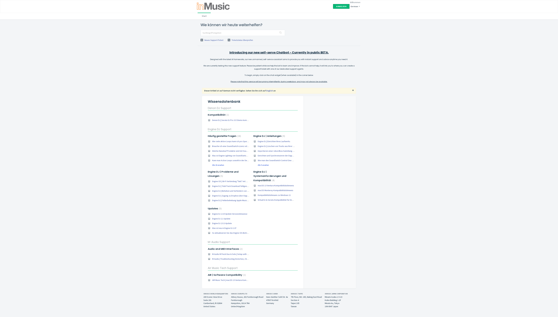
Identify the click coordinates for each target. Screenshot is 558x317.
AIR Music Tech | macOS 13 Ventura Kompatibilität (233, 280)
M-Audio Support (219, 242)
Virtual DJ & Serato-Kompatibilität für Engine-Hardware (281, 200)
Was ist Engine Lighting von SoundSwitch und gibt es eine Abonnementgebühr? (246, 155)
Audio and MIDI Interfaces (225, 249)
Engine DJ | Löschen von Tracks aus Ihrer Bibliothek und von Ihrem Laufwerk (290, 146)
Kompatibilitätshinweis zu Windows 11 (274, 195)
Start (204, 16)
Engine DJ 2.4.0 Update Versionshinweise (229, 214)
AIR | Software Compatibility (226, 275)
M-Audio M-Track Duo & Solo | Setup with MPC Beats (234, 254)
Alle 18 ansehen (218, 165)
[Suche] (280, 33)
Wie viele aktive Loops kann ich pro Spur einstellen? (234, 141)
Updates (214, 208)
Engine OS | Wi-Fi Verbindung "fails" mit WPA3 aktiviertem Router (240, 181)
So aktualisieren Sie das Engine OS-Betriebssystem (234, 233)
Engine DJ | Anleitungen (268, 136)
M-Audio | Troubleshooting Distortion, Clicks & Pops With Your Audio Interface (245, 259)
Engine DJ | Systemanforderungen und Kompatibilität (269, 176)
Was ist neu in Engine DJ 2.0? (224, 228)
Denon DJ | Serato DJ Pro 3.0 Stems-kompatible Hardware (237, 120)
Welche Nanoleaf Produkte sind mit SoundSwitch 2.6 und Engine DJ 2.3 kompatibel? (248, 151)
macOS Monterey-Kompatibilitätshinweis (275, 190)
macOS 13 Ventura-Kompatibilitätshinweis (276, 185)
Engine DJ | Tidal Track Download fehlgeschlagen (233, 186)
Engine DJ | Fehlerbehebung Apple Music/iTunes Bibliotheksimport (240, 200)
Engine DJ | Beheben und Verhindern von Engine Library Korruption (240, 191)
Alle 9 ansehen (263, 165)
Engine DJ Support (219, 129)
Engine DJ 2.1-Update (221, 218)
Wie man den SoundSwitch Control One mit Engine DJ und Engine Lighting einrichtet (293, 160)
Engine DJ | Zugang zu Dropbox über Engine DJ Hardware (236, 195)
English (269, 90)
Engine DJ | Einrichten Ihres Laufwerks (274, 141)
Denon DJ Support (219, 108)
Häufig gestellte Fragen (224, 136)
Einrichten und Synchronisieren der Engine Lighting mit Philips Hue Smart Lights (292, 155)
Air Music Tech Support (223, 268)
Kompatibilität (218, 115)
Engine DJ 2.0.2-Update (222, 223)
